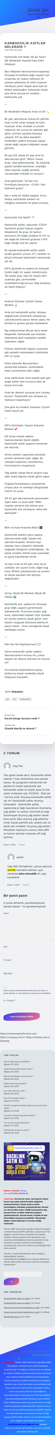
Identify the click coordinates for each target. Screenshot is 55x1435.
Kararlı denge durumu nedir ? (22, 718)
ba (7, 699)
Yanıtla (22, 845)
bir (14, 699)
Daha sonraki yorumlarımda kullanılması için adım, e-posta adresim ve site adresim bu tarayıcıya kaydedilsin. (27, 991)
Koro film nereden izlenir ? (15, 1098)
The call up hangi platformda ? (16, 1123)
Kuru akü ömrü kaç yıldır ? (15, 1091)
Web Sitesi (8, 973)
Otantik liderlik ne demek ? (20, 728)
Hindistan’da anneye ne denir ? (17, 1130)
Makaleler (17, 691)
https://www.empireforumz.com (18, 1033)
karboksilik (25, 699)
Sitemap (4, 1040)
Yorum (6, 913)
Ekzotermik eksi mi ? (12, 1317)
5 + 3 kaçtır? (10, 1000)
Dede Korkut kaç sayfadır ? (15, 1083)
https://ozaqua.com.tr (12, 1037)
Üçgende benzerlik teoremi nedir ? (18, 1069)
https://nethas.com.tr (38, 1037)
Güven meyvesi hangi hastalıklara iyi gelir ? (22, 1307)
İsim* (6, 947)
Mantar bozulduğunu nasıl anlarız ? (19, 1076)
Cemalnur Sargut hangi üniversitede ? (20, 1115)
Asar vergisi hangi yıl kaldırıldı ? (17, 1061)
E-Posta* (7, 960)
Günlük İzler (38, 10)
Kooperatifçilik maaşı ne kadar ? (17, 1298)
